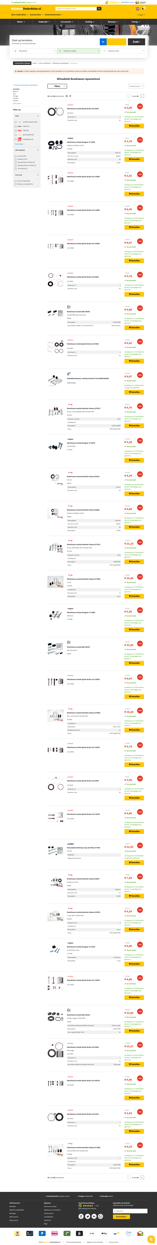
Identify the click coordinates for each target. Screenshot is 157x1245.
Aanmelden (121, 1216)
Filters (57, 86)
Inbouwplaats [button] (20, 150)
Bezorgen (13, 1213)
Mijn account (14, 1220)
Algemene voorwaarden (52, 1210)
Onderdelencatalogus (22, 63)
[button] (17, 103)
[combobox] (37, 51)
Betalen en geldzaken (17, 1210)
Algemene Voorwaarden (95, 1242)
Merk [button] (17, 116)
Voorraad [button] (18, 175)
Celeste (15, 101)
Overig (135, 21)
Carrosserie (66, 21)
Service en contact (50, 1206)
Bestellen (13, 1206)
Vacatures (47, 1220)
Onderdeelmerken (53, 14)
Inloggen (140, 15)
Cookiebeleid (48, 1217)
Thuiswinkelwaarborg (73, 1242)
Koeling (89, 21)
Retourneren (14, 1217)
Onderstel (43, 21)
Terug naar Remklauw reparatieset (26, 85)
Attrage (15, 96)
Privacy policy (48, 1213)
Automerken (35, 14)
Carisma (16, 98)
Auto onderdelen (18, 14)
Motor (20, 21)
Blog (45, 1224)
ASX (14, 94)
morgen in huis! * (58, 1196)
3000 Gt (15, 91)
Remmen (112, 21)
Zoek (136, 41)
